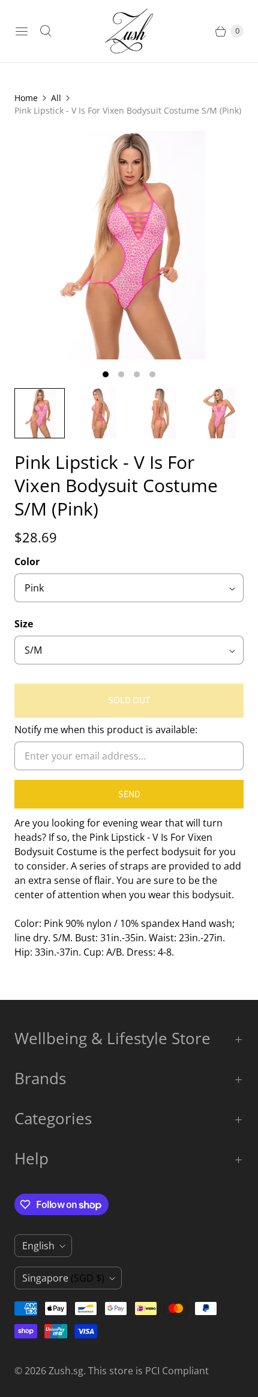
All (56, 97)
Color (27, 561)
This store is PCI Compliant (148, 1370)
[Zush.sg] (129, 31)
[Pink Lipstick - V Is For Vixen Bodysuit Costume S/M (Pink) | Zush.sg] (129, 245)
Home (26, 97)
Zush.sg (66, 1370)
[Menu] (22, 31)
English (38, 1245)
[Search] (46, 31)
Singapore (63, 1278)
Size (23, 623)
